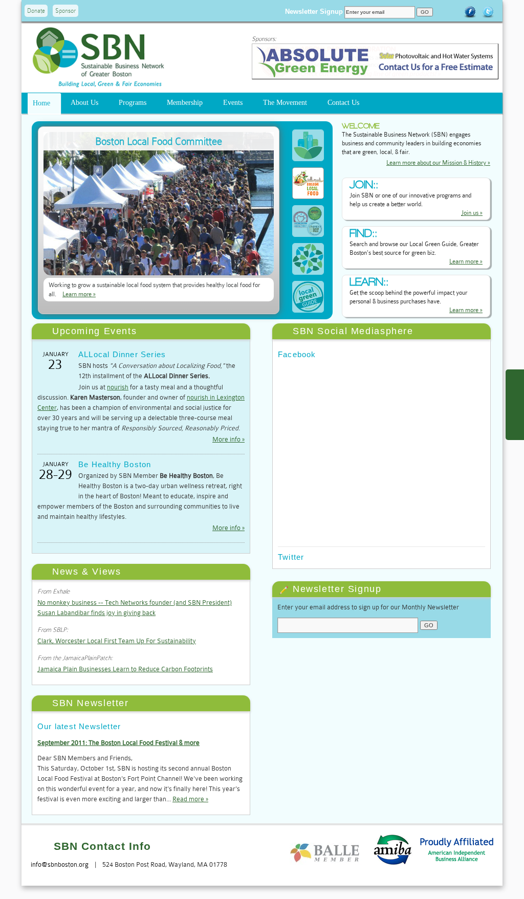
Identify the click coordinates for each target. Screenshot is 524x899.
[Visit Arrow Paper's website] (375, 77)
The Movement (285, 102)
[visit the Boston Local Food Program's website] (158, 273)
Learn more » (79, 294)
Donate (36, 10)
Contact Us (343, 102)
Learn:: (369, 282)
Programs (132, 102)
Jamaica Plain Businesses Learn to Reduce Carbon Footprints (125, 669)
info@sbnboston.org (60, 864)
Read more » (190, 799)
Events (233, 102)
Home (41, 103)
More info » (228, 439)
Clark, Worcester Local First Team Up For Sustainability (116, 641)
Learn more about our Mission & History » (438, 162)
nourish (117, 387)
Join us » (472, 212)
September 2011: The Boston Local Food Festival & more (118, 743)
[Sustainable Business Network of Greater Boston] (98, 83)
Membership (185, 102)
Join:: (364, 184)
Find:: (363, 233)
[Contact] (514, 404)
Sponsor (65, 10)
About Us (84, 102)
